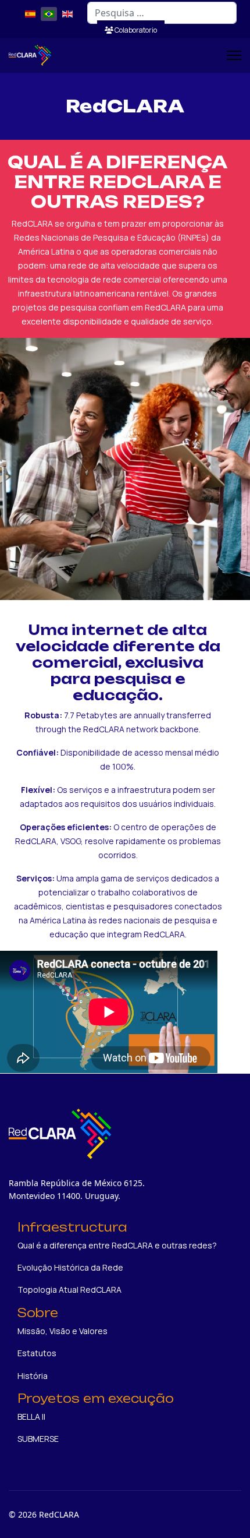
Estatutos (36, 1353)
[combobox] (162, 13)
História (32, 1375)
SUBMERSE (38, 1438)
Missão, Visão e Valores (62, 1330)
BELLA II (31, 1416)
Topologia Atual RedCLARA (69, 1289)
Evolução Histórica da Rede (70, 1267)
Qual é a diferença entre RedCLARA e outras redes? (117, 1245)
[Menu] (234, 55)
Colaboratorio (135, 30)
